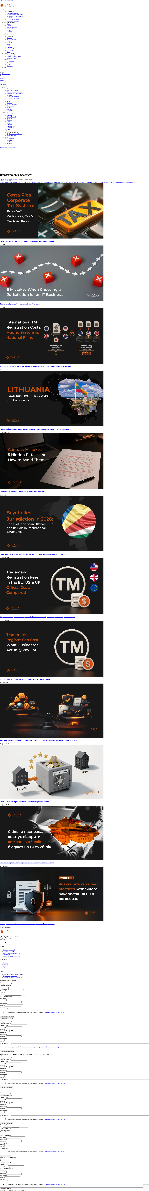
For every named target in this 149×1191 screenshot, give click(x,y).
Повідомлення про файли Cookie (13, 974)
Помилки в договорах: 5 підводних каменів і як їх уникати (22, 492)
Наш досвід (10, 61)
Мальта (9, 44)
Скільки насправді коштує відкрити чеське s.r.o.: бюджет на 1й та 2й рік (27, 863)
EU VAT (101, 182)
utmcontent (3, 998)
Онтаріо (9, 47)
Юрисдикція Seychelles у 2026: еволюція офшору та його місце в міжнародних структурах (33, 554)
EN (1, 84)
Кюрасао (9, 42)
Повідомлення (4, 989)
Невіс (8, 45)
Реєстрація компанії (13, 13)
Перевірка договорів (13, 21)
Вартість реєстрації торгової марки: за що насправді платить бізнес (25, 679)
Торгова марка (115, 182)
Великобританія (11, 39)
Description (3, 992)
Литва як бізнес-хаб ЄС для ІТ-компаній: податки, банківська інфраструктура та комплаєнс (34, 429)
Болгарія (9, 31)
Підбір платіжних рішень (14, 56)
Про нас (5, 963)
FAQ (8, 64)
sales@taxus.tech (4, 934)
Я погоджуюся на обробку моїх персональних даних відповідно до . (36, 1012)
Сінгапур (9, 33)
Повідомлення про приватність (12, 977)
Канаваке (9, 41)
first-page (2, 1007)
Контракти (95, 182)
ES (5, 84)
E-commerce (107, 182)
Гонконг (9, 25)
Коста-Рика (10, 28)
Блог (5, 67)
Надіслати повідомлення (7, 1016)
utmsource (3, 1002)
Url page (2, 994)
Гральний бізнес (60, 182)
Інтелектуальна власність (127, 182)
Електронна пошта (6, 984)
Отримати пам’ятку (6, 1155)
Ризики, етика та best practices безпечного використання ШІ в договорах (27, 924)
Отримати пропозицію (6, 1087)
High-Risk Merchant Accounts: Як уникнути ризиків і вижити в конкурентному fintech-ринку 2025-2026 (38, 740)
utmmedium (3, 1000)
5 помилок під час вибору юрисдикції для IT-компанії (20, 304)
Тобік (8, 52)
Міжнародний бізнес (38, 182)
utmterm (2, 1005)
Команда (9, 62)
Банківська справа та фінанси (15, 182)
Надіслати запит (5, 74)
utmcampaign (3, 1003)
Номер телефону (5, 985)
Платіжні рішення (49, 182)
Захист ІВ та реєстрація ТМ (15, 16)
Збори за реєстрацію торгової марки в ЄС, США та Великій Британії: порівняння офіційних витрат (37, 617)
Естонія (9, 30)
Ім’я (1, 1126)
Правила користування (10, 976)
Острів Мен (10, 50)
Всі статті (3, 182)
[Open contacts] (0, 2)
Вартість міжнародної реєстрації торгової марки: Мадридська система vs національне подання (35, 366)
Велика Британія (12, 27)
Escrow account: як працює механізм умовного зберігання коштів (24, 802)
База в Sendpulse (4, 996)
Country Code (4, 991)
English (2, 78)
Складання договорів (13, 19)
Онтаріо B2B (11, 49)
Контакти (10, 66)
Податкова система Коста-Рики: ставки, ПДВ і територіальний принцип (27, 241)
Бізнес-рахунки (11, 58)
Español (2, 80)
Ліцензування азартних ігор (15, 14)
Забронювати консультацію (8, 147)
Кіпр (8, 24)
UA (3, 84)
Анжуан (9, 38)
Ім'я (1, 982)
